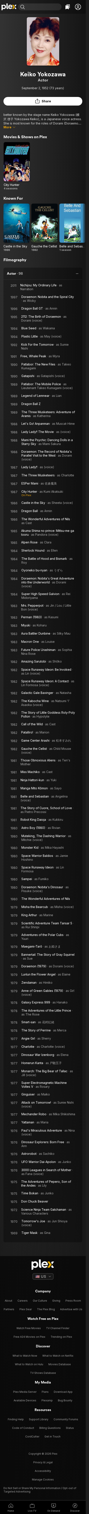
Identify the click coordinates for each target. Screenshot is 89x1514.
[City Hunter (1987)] (17, 166)
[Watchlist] (67, 7)
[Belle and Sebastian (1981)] (72, 228)
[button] (78, 7)
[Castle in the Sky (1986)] (16, 228)
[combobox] (44, 6)
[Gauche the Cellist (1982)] (44, 228)
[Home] (9, 7)
